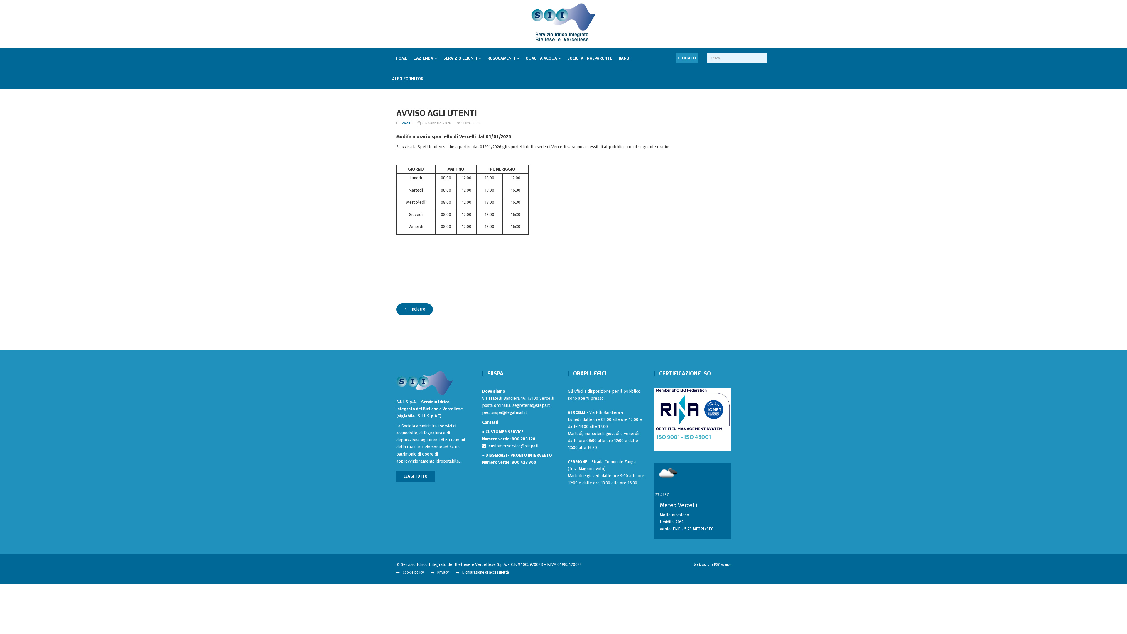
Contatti (687, 58)
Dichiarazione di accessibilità (485, 572)
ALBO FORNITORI (408, 78)
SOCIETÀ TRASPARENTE (589, 58)
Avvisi (406, 123)
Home (401, 58)
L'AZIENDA (423, 58)
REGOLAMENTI (501, 58)
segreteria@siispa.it (531, 405)
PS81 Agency (722, 564)
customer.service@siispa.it (512, 446)
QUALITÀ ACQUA (541, 58)
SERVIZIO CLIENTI (460, 58)
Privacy (443, 572)
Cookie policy (413, 572)
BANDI (624, 58)
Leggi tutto (416, 476)
